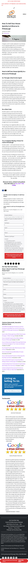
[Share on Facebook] (3, 190)
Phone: (6, 232)
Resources (10, 528)
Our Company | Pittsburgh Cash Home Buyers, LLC (14, 4)
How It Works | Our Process (12, 524)
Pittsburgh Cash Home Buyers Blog (14, 529)
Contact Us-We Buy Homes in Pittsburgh (14, 522)
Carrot (2, 549)
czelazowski (6, 33)
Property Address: (9, 215)
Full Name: (7, 222)
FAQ (20, 524)
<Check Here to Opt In (10, 240)
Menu (24, 14)
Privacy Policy (17, 528)
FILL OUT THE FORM (18, 184)
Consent (7, 239)
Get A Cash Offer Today (14, 1)
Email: (6, 227)
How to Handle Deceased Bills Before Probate (12, 351)
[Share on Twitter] (5, 190)
